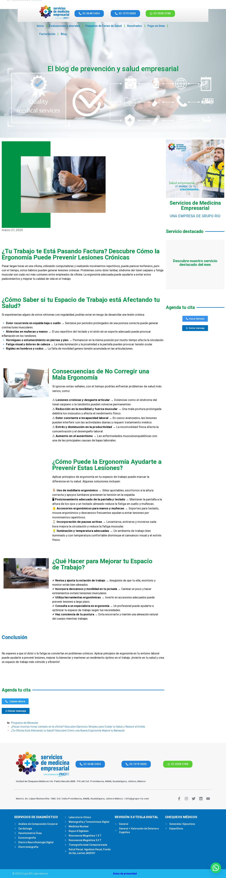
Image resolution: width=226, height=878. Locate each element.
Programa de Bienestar (24, 722)
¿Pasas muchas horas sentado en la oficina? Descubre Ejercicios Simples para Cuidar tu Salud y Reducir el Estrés (78, 726)
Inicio (40, 26)
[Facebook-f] (179, 798)
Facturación (47, 34)
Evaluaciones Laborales (64, 26)
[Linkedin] (201, 798)
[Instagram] (186, 798)
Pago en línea (156, 26)
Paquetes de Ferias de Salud (103, 26)
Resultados (134, 26)
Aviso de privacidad (125, 873)
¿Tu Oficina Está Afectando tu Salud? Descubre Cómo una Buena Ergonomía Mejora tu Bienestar (68, 730)
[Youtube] (208, 798)
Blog (64, 34)
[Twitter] (193, 798)
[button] (215, 867)
